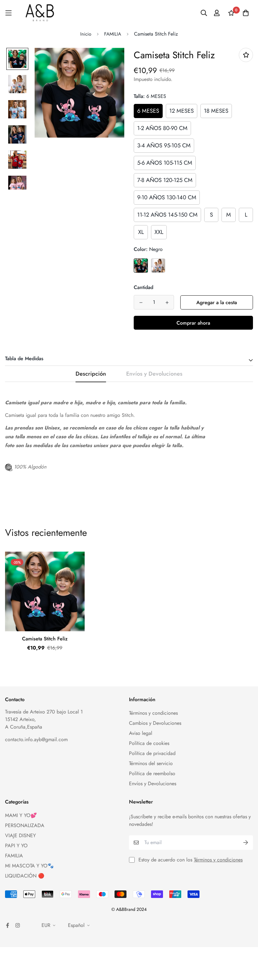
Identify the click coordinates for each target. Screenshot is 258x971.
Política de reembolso (152, 773)
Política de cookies (149, 743)
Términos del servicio (151, 763)
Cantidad (143, 287)
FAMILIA (112, 34)
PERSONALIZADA (24, 825)
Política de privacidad (152, 753)
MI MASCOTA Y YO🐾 (29, 865)
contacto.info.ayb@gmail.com (36, 739)
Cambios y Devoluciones (155, 723)
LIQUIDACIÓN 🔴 (24, 875)
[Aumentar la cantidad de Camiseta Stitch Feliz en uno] (167, 302)
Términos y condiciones (153, 713)
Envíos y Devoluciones (152, 783)
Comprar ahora (193, 323)
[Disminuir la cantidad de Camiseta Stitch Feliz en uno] (141, 302)
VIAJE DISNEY (20, 835)
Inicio (85, 34)
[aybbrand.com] (40, 13)
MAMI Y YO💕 (21, 815)
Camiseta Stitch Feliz (45, 638)
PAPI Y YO (16, 845)
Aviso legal (140, 733)
